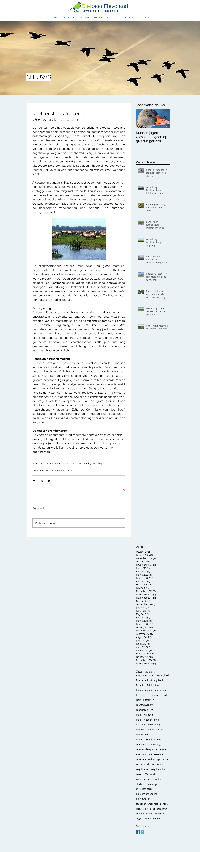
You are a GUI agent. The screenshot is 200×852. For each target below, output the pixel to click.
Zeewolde (156, 779)
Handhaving (160, 690)
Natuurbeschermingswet (83, 463)
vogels (101, 463)
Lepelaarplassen (144, 709)
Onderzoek (142, 744)
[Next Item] (165, 118)
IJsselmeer (141, 695)
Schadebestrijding (145, 759)
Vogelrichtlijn (158, 769)
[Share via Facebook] (33, 480)
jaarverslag (142, 808)
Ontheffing (155, 744)
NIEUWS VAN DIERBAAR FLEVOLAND (52, 470)
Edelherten (153, 685)
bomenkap (151, 784)
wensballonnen (153, 818)
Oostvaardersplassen (58, 463)
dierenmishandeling (146, 793)
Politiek (164, 749)
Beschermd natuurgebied (149, 680)
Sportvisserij (163, 759)
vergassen (160, 813)
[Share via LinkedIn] (49, 480)
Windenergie (143, 779)
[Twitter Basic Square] (142, 832)
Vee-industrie (143, 764)
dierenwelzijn (143, 798)
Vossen (139, 774)
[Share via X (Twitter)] (41, 480)
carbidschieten (144, 788)
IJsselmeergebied (158, 695)
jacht (152, 808)
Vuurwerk (150, 774)
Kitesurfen (148, 699)
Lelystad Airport (144, 704)
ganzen (164, 803)
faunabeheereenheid (147, 803)
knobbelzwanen (144, 813)
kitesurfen (162, 808)
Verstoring (157, 764)
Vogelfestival (142, 769)
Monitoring (154, 724)
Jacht (138, 699)
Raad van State (144, 754)
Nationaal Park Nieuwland (149, 729)
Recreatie (158, 754)
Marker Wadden (144, 714)
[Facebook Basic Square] (138, 832)
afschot (140, 784)
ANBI (138, 675)
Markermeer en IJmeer (148, 719)
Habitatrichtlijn (144, 690)
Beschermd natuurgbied (156, 675)
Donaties (140, 685)
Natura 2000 (38, 463)
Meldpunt (141, 724)
